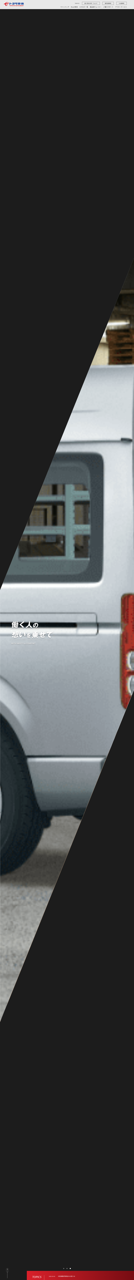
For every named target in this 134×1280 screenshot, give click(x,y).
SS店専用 (121, 3)
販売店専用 (108, 3)
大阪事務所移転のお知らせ (66, 1276)
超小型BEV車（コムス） (91, 3)
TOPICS (77, 3)
